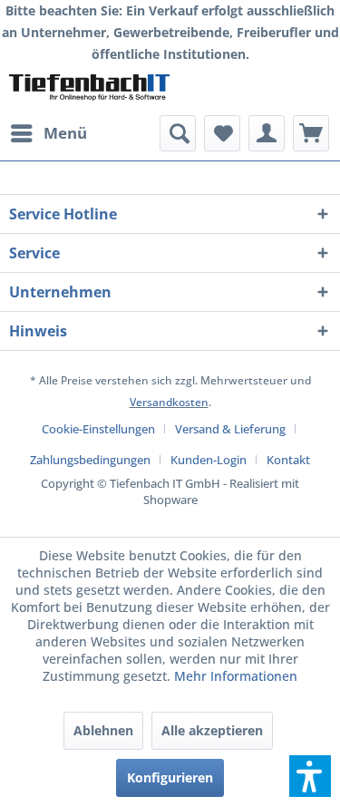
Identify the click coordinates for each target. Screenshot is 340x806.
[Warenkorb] (311, 133)
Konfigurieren (170, 777)
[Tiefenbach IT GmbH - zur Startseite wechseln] (89, 90)
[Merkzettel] (222, 133)
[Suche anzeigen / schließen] (178, 133)
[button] (310, 776)
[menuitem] (48, 133)
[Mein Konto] (266, 133)
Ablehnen (103, 730)
